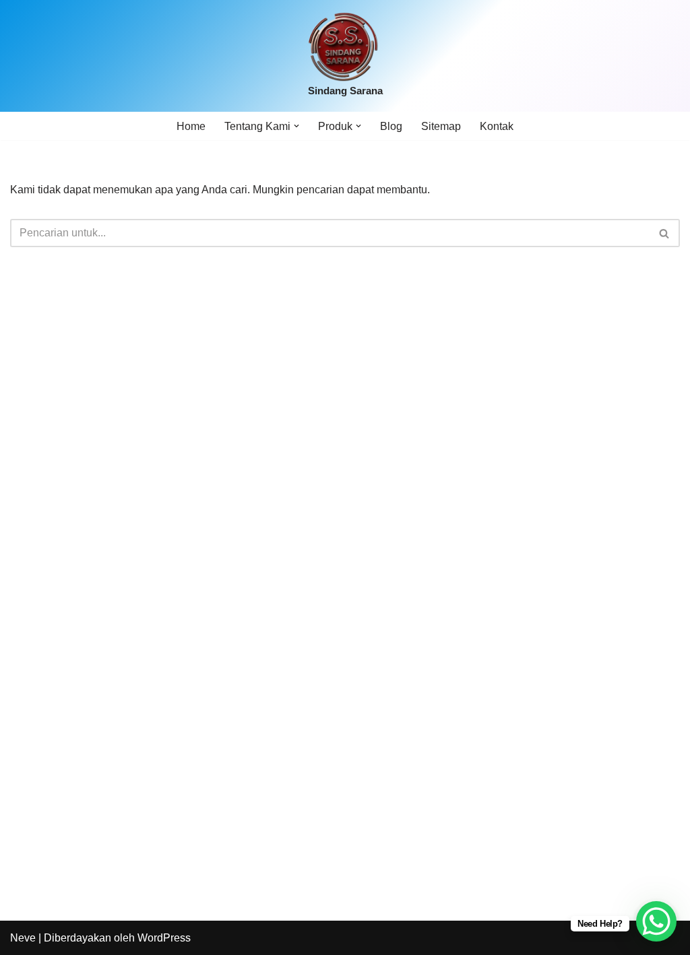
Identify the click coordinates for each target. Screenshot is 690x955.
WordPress (164, 938)
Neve (23, 938)
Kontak (496, 126)
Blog (391, 126)
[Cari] (665, 233)
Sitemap (441, 126)
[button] (296, 126)
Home (191, 126)
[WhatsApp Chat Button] (656, 921)
